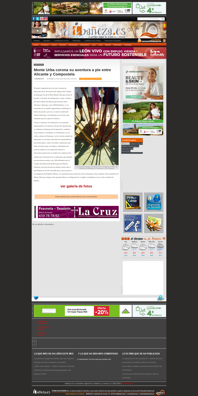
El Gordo (40, 335)
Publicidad (76, 41)
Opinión (108, 45)
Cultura (54, 45)
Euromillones (42, 321)
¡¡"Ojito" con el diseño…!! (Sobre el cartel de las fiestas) (54, 366)
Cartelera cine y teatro (92, 41)
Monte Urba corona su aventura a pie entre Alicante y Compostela (72, 72)
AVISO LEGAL (127, 383)
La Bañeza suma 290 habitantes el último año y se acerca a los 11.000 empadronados (132, 147)
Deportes (62, 45)
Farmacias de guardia (113, 41)
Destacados (73, 45)
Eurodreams (41, 323)
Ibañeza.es (99, 31)
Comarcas (45, 45)
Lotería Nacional (43, 327)
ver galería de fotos (76, 186)
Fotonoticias (84, 45)
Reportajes (118, 45)
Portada (36, 41)
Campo (35, 45)
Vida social (38, 64)
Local (100, 45)
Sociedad (127, 45)
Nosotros (47, 41)
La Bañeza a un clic (61, 41)
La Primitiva (41, 333)
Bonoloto (40, 329)
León (94, 45)
